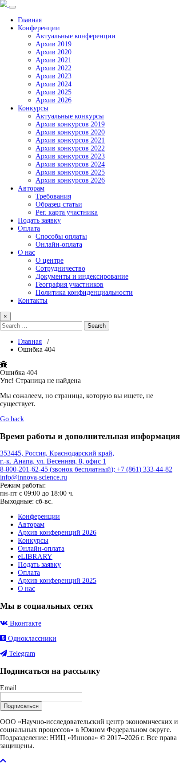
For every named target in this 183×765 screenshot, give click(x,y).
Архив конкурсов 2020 (70, 132)
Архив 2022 (54, 68)
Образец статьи (59, 204)
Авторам (31, 188)
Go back (12, 419)
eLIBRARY (35, 556)
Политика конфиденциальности (84, 292)
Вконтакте (24, 623)
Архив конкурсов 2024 (70, 164)
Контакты (33, 300)
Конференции (39, 28)
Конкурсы (33, 108)
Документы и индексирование (82, 276)
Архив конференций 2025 (57, 580)
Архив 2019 (54, 44)
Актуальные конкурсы (70, 116)
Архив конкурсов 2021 (70, 140)
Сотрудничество (60, 268)
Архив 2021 (54, 60)
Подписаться (21, 706)
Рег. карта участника (67, 212)
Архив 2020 (54, 52)
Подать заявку (39, 220)
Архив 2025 (54, 92)
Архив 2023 (54, 76)
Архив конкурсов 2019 (70, 124)
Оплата (29, 228)
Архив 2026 (54, 100)
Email (8, 688)
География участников (69, 284)
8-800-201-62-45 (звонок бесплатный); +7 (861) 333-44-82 (86, 469)
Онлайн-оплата (59, 244)
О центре (50, 260)
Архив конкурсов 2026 (70, 180)
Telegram (21, 653)
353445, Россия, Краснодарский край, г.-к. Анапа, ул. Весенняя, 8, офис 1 (57, 457)
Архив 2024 (54, 84)
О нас (26, 252)
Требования (53, 196)
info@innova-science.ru (33, 477)
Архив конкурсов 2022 (70, 148)
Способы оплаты (61, 236)
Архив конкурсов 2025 (70, 172)
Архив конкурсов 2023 (70, 156)
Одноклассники (31, 638)
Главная (30, 20)
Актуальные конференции (75, 36)
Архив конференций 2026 (57, 532)
